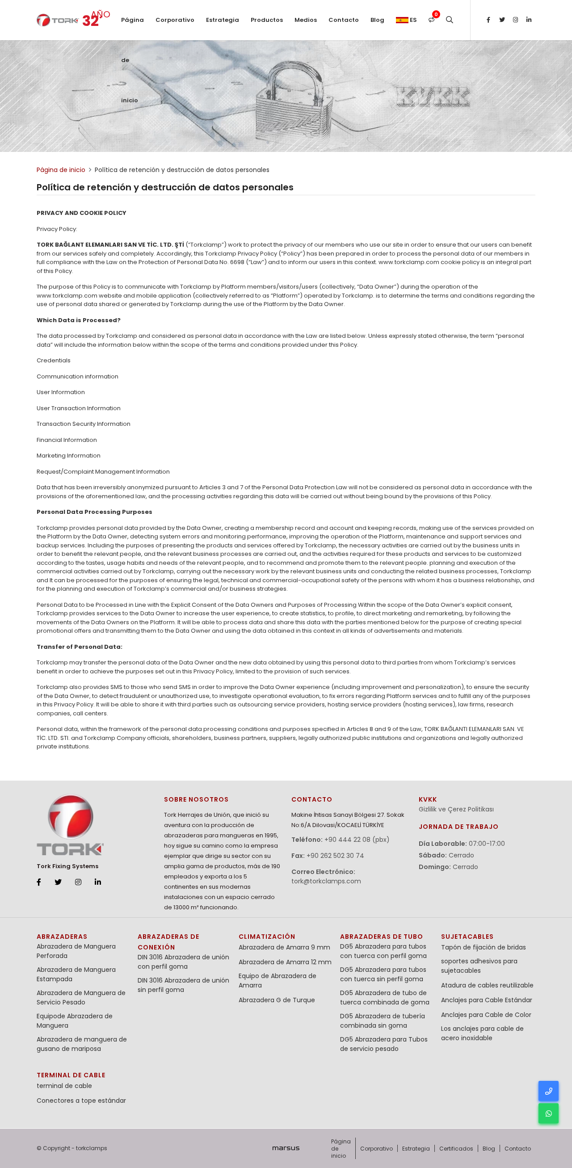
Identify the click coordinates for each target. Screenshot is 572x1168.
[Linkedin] (528, 20)
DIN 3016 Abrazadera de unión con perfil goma (183, 962)
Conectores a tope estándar (81, 1100)
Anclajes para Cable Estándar (486, 1000)
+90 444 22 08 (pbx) (357, 839)
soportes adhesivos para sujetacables (479, 966)
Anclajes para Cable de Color (486, 1014)
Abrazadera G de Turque (277, 1000)
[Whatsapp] (548, 1113)
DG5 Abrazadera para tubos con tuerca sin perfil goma (383, 974)
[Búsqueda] (449, 20)
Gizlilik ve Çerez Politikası (456, 809)
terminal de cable (71, 1075)
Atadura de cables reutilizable (487, 985)
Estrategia (222, 20)
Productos (267, 20)
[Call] (548, 1091)
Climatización (267, 936)
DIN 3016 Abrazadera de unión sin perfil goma (183, 985)
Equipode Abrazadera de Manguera (75, 1021)
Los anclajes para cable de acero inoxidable (482, 1033)
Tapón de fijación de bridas (483, 947)
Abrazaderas (62, 936)
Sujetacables (467, 936)
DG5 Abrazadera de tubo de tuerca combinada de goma (384, 997)
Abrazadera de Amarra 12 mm (285, 962)
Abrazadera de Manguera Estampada (76, 974)
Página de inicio (132, 28)
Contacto (343, 20)
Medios (305, 20)
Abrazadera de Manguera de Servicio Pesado (81, 997)
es (412, 20)
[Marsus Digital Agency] (286, 1148)
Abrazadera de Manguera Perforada (76, 951)
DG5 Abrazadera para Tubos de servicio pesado (384, 1044)
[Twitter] (502, 20)
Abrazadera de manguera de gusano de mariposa (82, 1044)
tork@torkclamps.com (326, 881)
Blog (377, 20)
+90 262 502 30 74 (335, 855)
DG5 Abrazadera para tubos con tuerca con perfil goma (383, 951)
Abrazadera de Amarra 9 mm (284, 947)
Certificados (456, 1148)
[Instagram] (515, 20)
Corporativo (175, 20)
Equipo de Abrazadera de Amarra (277, 980)
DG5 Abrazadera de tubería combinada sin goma (382, 1021)
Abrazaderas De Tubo (381, 936)
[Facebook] (488, 20)
